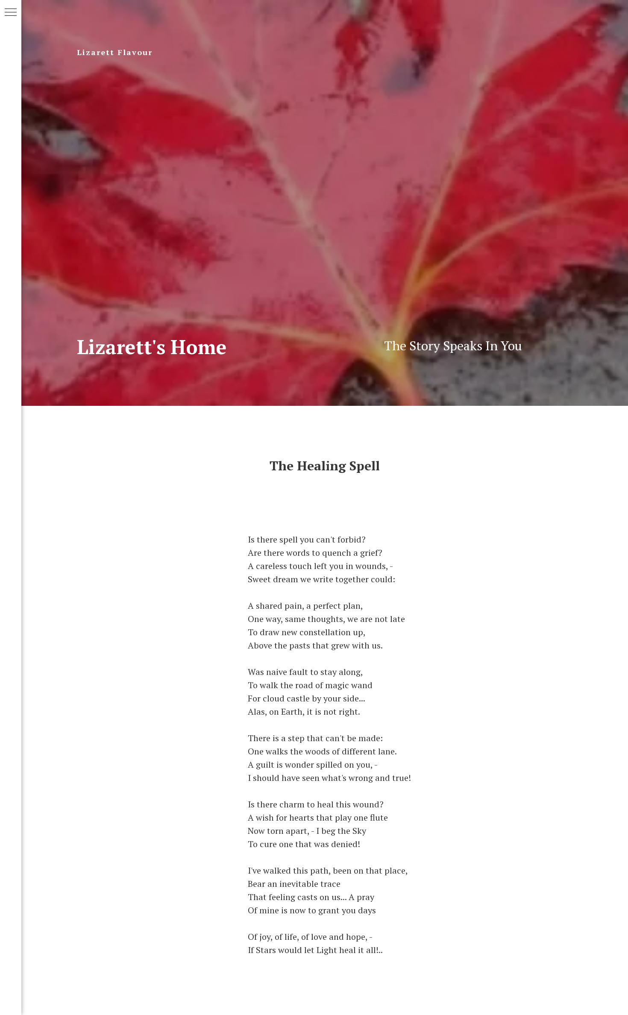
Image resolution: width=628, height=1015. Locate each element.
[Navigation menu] (11, 13)
